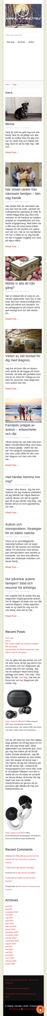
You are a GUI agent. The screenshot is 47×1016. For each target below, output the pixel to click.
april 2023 (9, 955)
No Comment (25, 128)
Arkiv (31, 42)
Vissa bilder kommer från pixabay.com (20, 994)
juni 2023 (9, 949)
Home (7, 84)
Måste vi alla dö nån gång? (15, 652)
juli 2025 (8, 909)
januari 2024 (10, 929)
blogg (14, 84)
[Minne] (23, 120)
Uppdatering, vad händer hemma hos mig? (22, 649)
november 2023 (11, 935)
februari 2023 (10, 961)
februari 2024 (10, 926)
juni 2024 (9, 915)
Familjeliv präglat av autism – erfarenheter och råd (21, 429)
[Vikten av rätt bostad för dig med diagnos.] (23, 352)
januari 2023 (10, 964)
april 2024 (9, 920)
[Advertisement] (23, 63)
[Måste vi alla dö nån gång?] (23, 280)
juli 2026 (8, 906)
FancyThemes (30, 1009)
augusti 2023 (10, 943)
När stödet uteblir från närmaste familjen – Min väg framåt (22, 194)
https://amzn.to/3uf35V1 (15, 833)
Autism (21, 42)
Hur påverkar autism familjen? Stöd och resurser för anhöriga (20, 583)
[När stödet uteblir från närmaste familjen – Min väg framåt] (23, 186)
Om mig (10, 42)
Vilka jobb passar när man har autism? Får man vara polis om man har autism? (22, 859)
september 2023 (12, 941)
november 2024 (11, 912)
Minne (9, 124)
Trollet (17, 128)
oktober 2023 (10, 938)
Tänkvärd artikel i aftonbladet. (17, 988)
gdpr (7, 996)
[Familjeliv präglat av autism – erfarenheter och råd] (23, 422)
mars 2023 (9, 958)
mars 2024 (9, 923)
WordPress (14, 1009)
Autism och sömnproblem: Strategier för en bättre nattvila (23, 529)
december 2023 (11, 932)
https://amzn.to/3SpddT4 (15, 721)
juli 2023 (8, 946)
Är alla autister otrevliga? (24, 867)
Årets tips (9, 638)
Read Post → (12, 152)
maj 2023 (9, 952)
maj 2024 (9, 918)
